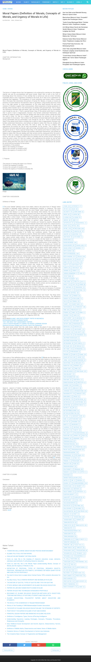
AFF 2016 (65, 209)
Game (73, 312)
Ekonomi (65, 295)
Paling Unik (66, 435)
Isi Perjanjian (74, 351)
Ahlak (73, 209)
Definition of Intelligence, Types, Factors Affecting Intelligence (27, 616)
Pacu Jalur (66, 433)
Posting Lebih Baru (8, 650)
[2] (42, 357)
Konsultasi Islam (68, 382)
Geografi (66, 315)
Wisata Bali (79, 575)
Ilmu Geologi (67, 332)
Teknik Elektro (79, 525)
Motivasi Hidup (74, 419)
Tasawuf (78, 519)
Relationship (67, 469)
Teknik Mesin (66, 539)
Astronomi (66, 231)
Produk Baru (76, 461)
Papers (76, 435)
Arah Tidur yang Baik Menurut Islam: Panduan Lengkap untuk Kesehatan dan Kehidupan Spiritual (75, 51)
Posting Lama (55, 650)
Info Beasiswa (67, 343)
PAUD (83, 435)
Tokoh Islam (66, 561)
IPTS (64, 351)
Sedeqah (79, 480)
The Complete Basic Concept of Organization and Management (27, 634)
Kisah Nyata (76, 379)
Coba (80, 273)
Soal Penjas (81, 511)
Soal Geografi (67, 508)
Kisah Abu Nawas (68, 371)
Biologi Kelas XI (67, 259)
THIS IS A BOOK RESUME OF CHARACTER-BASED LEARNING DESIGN (25, 323)
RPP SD (83, 472)
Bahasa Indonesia (68, 242)
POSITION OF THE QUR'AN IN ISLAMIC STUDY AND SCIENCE (26, 611)
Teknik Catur (67, 525)
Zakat (81, 586)
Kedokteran (66, 363)
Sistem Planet (67, 500)
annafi (9, 510)
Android (65, 220)
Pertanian (78, 455)
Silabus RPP (66, 497)
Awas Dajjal (77, 231)
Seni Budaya (66, 489)
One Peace (76, 427)
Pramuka (65, 461)
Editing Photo (67, 290)
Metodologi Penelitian (70, 413)
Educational (79, 290)
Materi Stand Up (78, 405)
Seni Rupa (76, 489)
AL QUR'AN (74, 214)
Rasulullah (35, 2)
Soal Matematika (68, 511)
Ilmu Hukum (66, 335)
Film (64, 301)
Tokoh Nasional (79, 561)
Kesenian (76, 365)
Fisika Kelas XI (75, 309)
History (65, 323)
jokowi (79, 357)
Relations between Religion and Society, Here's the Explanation (22, 325)
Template (79, 547)
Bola (78, 262)
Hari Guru (66, 321)
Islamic (81, 354)
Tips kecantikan (80, 550)
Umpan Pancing (67, 567)
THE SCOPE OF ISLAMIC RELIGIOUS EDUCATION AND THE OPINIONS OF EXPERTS (33, 608)
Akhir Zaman (77, 211)
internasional (79, 349)
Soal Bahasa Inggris (69, 503)
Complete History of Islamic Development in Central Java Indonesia (28, 631)
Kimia (76, 368)
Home (19, 2)
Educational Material (69, 293)
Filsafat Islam (76, 304)
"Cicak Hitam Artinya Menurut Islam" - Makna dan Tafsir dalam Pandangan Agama (75, 57)
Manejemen (66, 396)
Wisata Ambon (67, 575)
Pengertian (79, 447)
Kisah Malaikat (67, 374)
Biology (79, 259)
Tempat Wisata (67, 547)
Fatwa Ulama (76, 298)
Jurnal (78, 2)
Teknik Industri (67, 528)
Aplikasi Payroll (79, 223)
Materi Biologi (67, 402)
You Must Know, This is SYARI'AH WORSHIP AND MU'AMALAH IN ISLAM (29, 580)
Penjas (65, 449)
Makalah (79, 393)
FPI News (65, 312)
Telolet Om (77, 544)
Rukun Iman (66, 475)
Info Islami (66, 346)
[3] (54, 457)
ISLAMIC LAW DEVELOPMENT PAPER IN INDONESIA (27, 318)
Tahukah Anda (77, 517)
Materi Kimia (79, 402)
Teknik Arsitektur (68, 522)
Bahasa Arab (67, 239)
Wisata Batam (67, 581)
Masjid (75, 396)
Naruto (65, 424)
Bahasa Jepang (67, 248)
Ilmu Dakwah (67, 329)
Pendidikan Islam (68, 441)
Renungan (77, 469)
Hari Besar (79, 318)
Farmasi (75, 295)
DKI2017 (65, 284)
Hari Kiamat (76, 321)
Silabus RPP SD (78, 497)
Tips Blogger (67, 550)
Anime (74, 220)
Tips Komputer (67, 553)
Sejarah (65, 483)
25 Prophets (75, 206)
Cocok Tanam (67, 276)
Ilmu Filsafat (78, 329)
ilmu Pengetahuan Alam (70, 337)
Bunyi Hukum (75, 265)
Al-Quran (75, 217)
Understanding (80, 567)
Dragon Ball (79, 287)
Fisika (64, 309)
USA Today (72, 570)
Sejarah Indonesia (78, 483)
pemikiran (66, 438)
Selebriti (79, 486)
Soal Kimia (78, 508)
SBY (72, 480)
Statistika (66, 517)
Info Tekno (66, 349)
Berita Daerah (67, 251)
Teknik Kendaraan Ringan (70, 530)
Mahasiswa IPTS (67, 393)
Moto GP (65, 421)
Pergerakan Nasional (69, 452)
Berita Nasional (68, 256)
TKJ (64, 558)
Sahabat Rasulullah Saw (70, 477)
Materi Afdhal (79, 399)
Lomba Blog (75, 388)
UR (64, 570)
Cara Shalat (75, 267)
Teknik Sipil (66, 544)
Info (62, 2)
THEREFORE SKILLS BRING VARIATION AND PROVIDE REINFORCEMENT (30, 551)
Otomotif (75, 430)
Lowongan (66, 391)
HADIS (75, 315)
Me (73, 407)
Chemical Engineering (69, 273)
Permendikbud (67, 455)
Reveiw (75, 472)
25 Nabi (65, 206)
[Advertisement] (31, 35)
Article (74, 225)
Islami (26, 2)
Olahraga (66, 427)
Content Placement (69, 279)
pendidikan (76, 438)
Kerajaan (78, 363)
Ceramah (66, 270)
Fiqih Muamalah (67, 307)
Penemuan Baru (67, 447)
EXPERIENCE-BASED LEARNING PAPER (15, 320)
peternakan (66, 458)
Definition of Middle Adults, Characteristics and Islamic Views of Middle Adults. (31, 628)
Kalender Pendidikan (77, 360)
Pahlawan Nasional (79, 433)
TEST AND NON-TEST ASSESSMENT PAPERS (17, 322)
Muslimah (74, 421)
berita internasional (69, 253)
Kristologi (80, 382)
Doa (74, 284)
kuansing (66, 385)
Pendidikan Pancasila (69, 444)
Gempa (81, 312)
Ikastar (76, 326)
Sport (75, 514)
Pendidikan (45, 2)
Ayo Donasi (77, 237)
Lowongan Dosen (79, 391)
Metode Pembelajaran (69, 410)
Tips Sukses (66, 556)
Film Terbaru (73, 301)
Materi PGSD (66, 405)
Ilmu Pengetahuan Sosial (70, 340)
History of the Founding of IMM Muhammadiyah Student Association (28, 605)
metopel (65, 416)
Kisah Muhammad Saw (69, 377)
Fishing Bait (79, 307)
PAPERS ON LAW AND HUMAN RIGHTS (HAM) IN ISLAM (24, 588)
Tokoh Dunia (73, 558)
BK (71, 262)
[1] (3, 207)
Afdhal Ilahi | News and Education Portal (50, 660)
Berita (55, 2)
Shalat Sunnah (67, 491)
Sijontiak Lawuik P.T (69, 494)
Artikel (65, 228)
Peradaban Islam (76, 449)
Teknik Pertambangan (69, 542)
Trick (71, 564)
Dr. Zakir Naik (67, 287)
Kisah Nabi (66, 379)
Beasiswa (78, 248)
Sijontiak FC (79, 491)
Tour (64, 564)
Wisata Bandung (68, 578)
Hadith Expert (67, 318)
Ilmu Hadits (78, 332)
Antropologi (67, 223)
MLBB (64, 419)
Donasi (81, 284)
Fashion (65, 298)
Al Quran (66, 217)
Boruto (65, 265)
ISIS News (65, 354)
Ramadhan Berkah (68, 466)
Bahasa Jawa (80, 245)
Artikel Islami (77, 228)
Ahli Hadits (66, 211)
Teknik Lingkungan (68, 536)
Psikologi (66, 463)
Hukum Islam (76, 323)
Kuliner (65, 388)
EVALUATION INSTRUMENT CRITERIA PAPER (21, 556)
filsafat (65, 304)
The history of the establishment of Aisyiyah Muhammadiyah (26, 603)
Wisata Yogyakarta (69, 586)
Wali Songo (66, 572)
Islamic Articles (68, 357)
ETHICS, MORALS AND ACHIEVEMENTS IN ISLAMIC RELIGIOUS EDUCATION (31, 585)
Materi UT (66, 407)
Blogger (69, 2)
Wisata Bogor (80, 581)
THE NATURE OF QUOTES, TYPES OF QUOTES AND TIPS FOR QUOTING (30, 582)
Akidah (65, 214)
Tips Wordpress (78, 556)
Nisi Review (75, 424)
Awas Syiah (75, 234)
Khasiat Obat (67, 368)
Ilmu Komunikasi (78, 335)
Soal (77, 500)
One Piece (66, 430)
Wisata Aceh (77, 572)
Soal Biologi (66, 505)
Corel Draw (66, 281)
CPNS (75, 281)
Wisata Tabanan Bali (69, 584)
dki (82, 281)
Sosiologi (66, 514)
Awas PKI (65, 234)
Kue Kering (76, 385)
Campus (65, 267)
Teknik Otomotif (80, 539)
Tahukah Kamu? (67, 519)
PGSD (75, 458)
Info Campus (78, 343)
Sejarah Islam (67, 486)
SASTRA (65, 480)
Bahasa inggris (67, 245)
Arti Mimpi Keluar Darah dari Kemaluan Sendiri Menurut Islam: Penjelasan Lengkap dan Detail (75, 29)
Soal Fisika (77, 505)
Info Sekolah (78, 346)
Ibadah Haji (66, 326)
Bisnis (65, 262)
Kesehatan (66, 365)
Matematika (66, 399)
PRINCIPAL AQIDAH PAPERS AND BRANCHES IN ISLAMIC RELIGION (28, 613)
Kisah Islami (80, 371)
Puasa (75, 463)
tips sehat (79, 553)
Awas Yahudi (66, 237)
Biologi (80, 256)
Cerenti (74, 270)
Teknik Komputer (68, 533)
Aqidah (65, 225)
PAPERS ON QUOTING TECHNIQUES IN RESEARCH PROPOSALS (27, 591)
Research (66, 472)
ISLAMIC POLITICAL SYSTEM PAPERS (19, 553)
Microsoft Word (77, 416)
